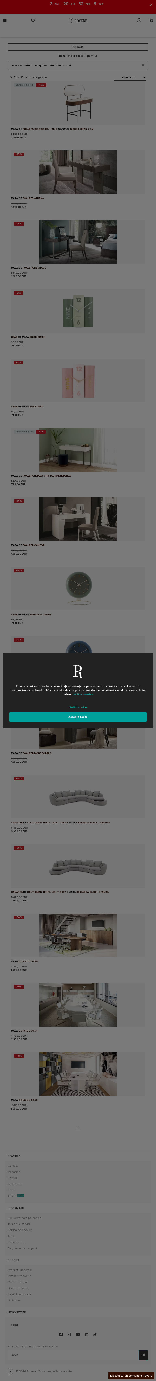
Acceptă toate (78, 717)
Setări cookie (78, 707)
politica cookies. (82, 694)
